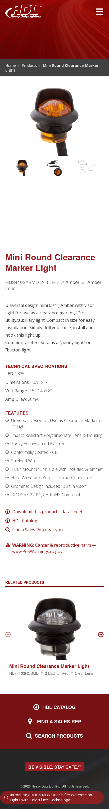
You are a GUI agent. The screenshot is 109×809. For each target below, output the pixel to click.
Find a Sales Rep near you (37, 530)
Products (29, 65)
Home (10, 65)
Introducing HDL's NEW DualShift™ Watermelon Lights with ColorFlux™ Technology (51, 797)
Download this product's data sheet (47, 512)
